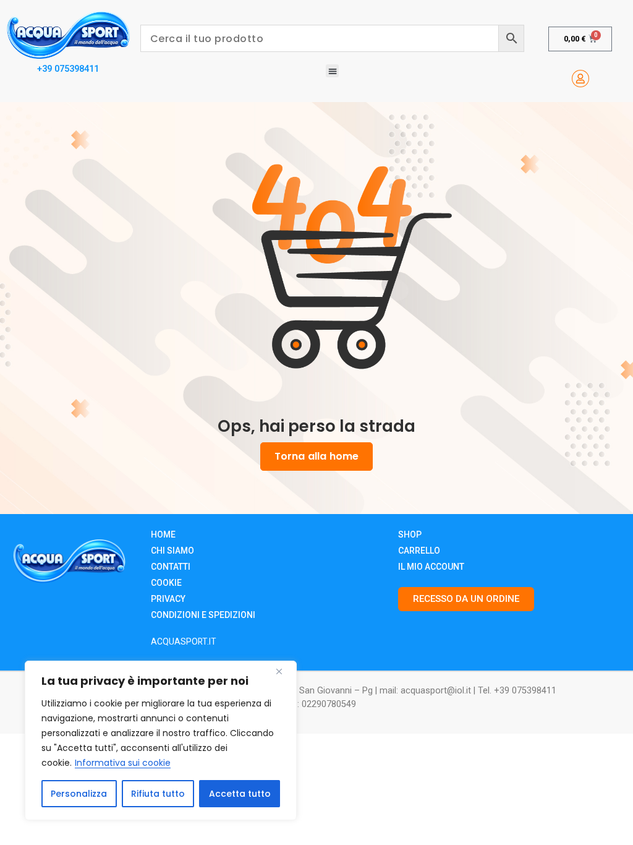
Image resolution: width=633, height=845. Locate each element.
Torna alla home (316, 456)
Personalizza (79, 793)
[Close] (283, 671)
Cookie (166, 583)
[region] (161, 740)
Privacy (168, 599)
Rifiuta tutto (158, 793)
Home (163, 534)
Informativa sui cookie (123, 763)
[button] (332, 70)
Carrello (419, 550)
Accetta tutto (240, 793)
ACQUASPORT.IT (183, 641)
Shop (410, 534)
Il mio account (431, 567)
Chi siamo (172, 550)
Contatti (170, 567)
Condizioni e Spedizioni (203, 615)
